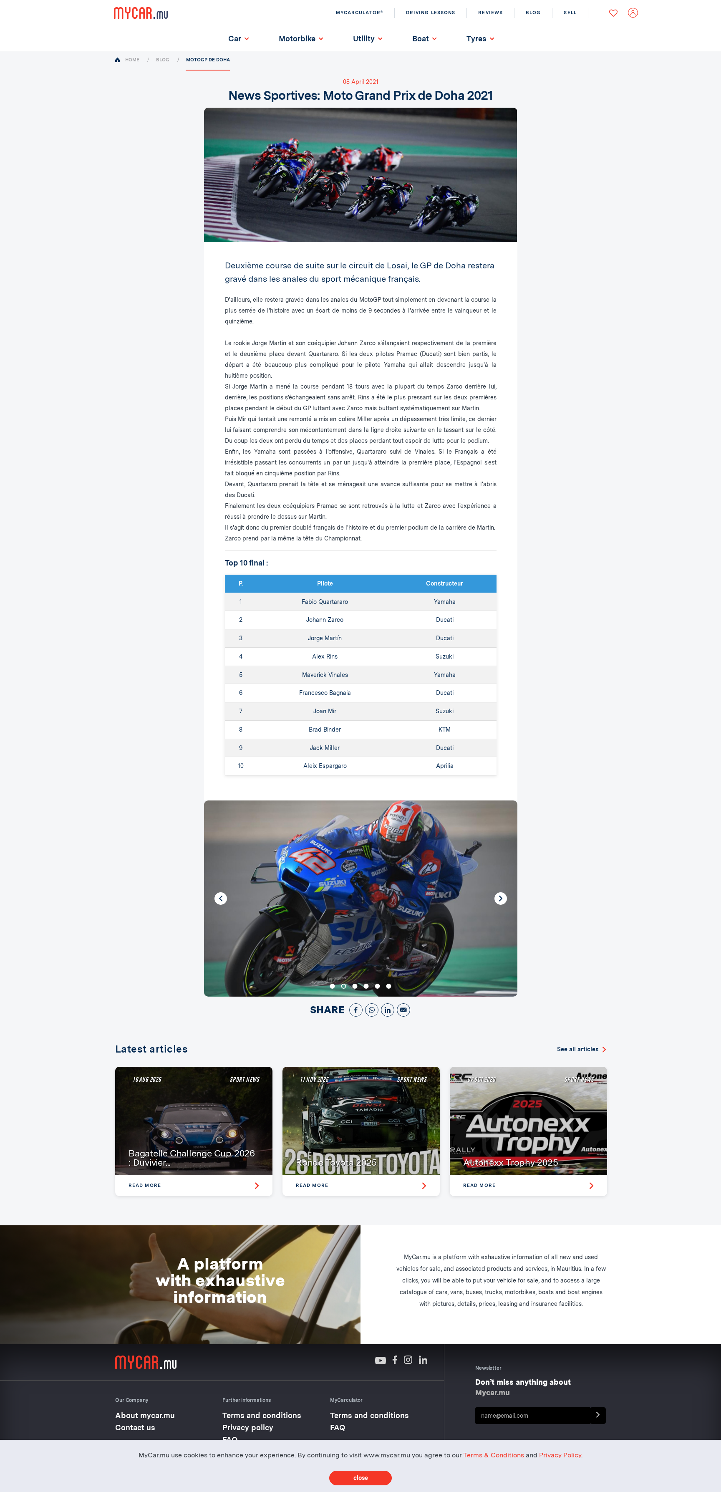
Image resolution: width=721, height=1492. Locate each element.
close (360, 1477)
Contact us (135, 1427)
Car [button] (238, 39)
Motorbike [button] (297, 38)
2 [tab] (343, 986)
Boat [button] (420, 38)
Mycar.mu (492, 1392)
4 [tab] (366, 986)
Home (132, 60)
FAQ (337, 1427)
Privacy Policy (560, 1455)
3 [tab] (355, 986)
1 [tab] (332, 986)
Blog (162, 60)
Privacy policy (247, 1427)
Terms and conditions (261, 1415)
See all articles (577, 1049)
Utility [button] (364, 38)
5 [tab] (377, 986)
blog (533, 12)
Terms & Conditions (493, 1455)
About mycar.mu (145, 1415)
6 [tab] (388, 986)
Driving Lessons (431, 12)
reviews (490, 12)
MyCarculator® (359, 12)
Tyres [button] (476, 38)
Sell (570, 12)
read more (145, 1185)
